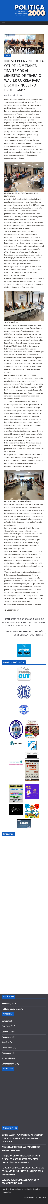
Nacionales (6, 1037)
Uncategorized (8, 1064)
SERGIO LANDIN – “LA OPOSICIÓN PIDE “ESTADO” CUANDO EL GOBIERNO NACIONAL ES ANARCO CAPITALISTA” (22, 1138)
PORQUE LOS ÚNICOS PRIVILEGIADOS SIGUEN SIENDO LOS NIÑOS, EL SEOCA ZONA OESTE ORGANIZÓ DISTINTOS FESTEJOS (21, 1159)
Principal (6, 1042)
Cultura (5, 1021)
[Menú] (3, 23)
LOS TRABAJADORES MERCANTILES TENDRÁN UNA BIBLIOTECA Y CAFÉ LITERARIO (24, 633)
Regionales (6, 1053)
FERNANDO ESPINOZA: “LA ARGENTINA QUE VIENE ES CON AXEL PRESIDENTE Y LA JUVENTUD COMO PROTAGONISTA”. (23, 1171)
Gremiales (6, 1026)
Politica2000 (19, 1189)
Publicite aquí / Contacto (12, 1009)
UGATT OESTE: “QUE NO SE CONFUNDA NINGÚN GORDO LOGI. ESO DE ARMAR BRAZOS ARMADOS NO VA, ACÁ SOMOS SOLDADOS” (25, 622)
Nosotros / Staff (9, 1003)
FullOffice (42, 1198)
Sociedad (6, 1058)
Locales (7, 55)
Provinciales (7, 1048)
